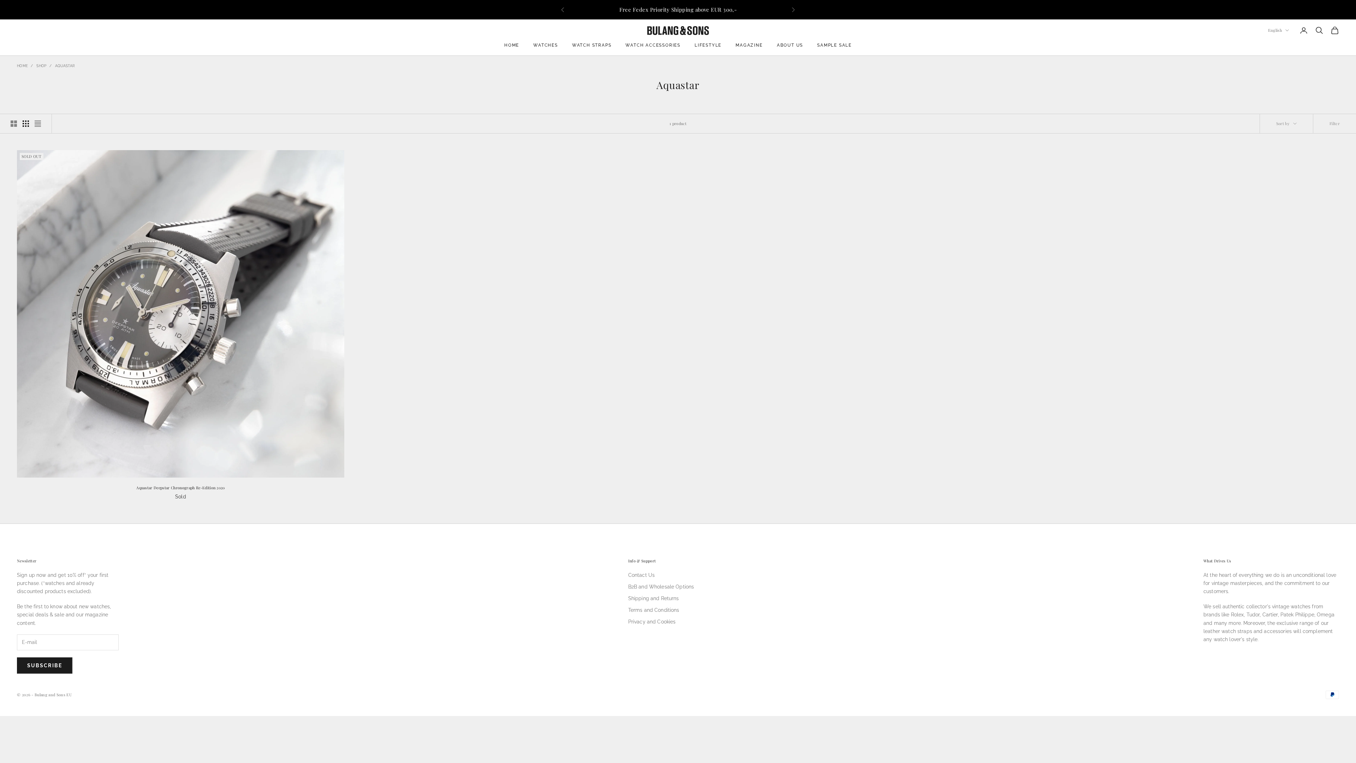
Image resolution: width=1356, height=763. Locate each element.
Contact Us (641, 575)
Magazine (749, 45)
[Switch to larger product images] (14, 123)
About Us (790, 45)
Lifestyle (708, 45)
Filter (1335, 123)
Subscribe (44, 665)
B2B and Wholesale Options (661, 587)
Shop (41, 66)
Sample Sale (834, 45)
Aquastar (65, 66)
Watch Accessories (652, 45)
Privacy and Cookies (652, 622)
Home (511, 45)
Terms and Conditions (653, 610)
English (1275, 30)
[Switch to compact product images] (38, 123)
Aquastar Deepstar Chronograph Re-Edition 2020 (180, 487)
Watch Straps (592, 45)
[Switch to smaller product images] (26, 123)
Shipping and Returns (653, 598)
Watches (545, 45)
